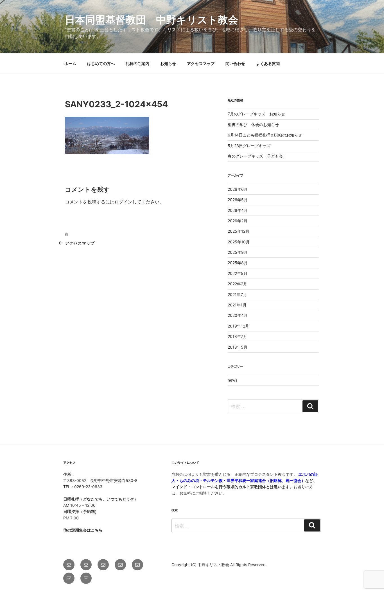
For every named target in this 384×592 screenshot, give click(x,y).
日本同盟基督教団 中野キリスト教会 (151, 20)
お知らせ (168, 63)
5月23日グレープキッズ (249, 145)
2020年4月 (238, 315)
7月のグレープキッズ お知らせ (256, 113)
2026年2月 (237, 220)
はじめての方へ (101, 63)
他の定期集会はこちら (83, 530)
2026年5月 (238, 199)
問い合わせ (235, 63)
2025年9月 (238, 252)
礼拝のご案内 (137, 63)
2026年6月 (238, 189)
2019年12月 (238, 326)
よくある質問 (268, 63)
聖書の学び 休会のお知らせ (253, 124)
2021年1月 (237, 304)
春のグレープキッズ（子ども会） (257, 156)
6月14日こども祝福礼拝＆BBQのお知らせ (265, 135)
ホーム (70, 63)
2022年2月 (237, 283)
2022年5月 (237, 273)
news (232, 380)
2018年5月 (237, 347)
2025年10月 (239, 241)
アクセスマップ (200, 63)
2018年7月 (237, 336)
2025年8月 (238, 262)
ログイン (123, 202)
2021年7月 (237, 294)
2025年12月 (238, 231)
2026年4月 (238, 210)
